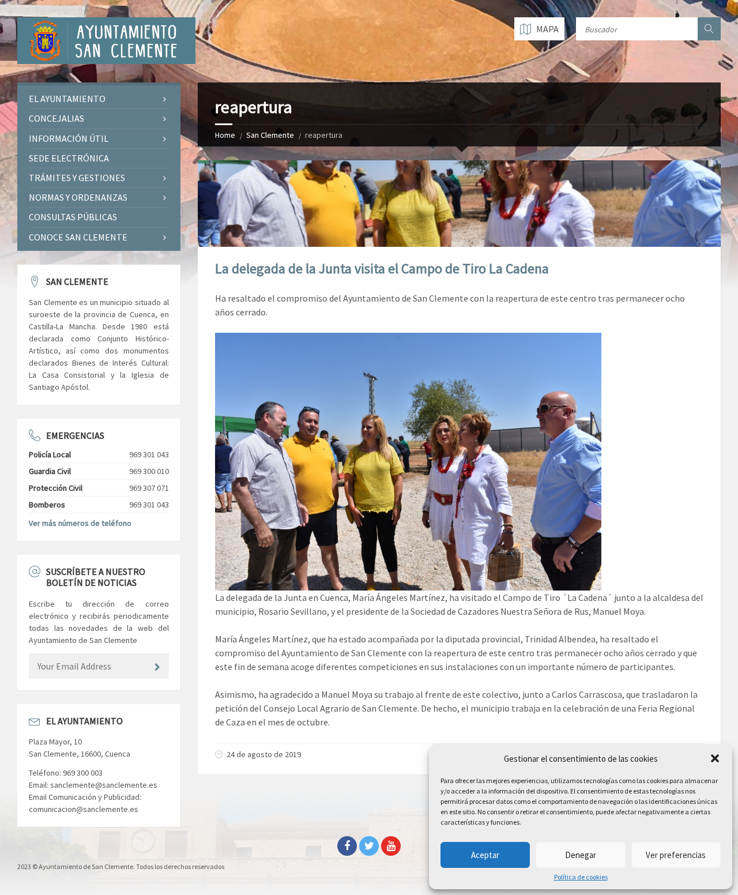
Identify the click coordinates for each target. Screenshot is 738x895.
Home (225, 135)
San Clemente (270, 135)
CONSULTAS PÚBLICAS (73, 217)
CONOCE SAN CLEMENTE (78, 237)
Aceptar (485, 854)
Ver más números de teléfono (80, 523)
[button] (715, 758)
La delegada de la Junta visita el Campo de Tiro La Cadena (382, 268)
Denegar (580, 854)
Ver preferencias (676, 854)
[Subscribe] (157, 667)
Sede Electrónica (69, 158)
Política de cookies (581, 877)
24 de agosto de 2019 (264, 754)
